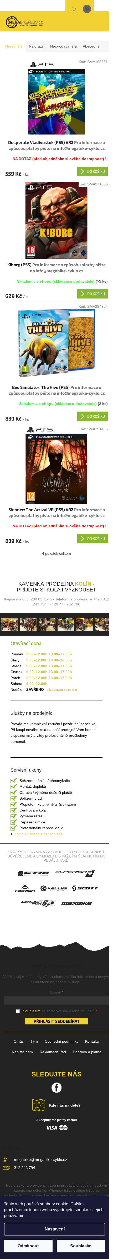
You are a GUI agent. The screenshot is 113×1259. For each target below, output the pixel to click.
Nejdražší (37, 46)
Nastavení (55, 1229)
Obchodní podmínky (61, 1041)
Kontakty (92, 1041)
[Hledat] (73, 10)
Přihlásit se (47, 1021)
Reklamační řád (53, 1052)
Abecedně (91, 46)
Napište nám (22, 1052)
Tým (34, 1041)
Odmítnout (28, 1246)
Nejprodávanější (63, 46)
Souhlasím (80, 1246)
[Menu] (87, 10)
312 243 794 (24, 1167)
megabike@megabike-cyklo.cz (40, 1159)
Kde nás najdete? (65, 1105)
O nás (19, 1041)
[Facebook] (56, 1088)
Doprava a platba (87, 1052)
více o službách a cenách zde (37, 834)
